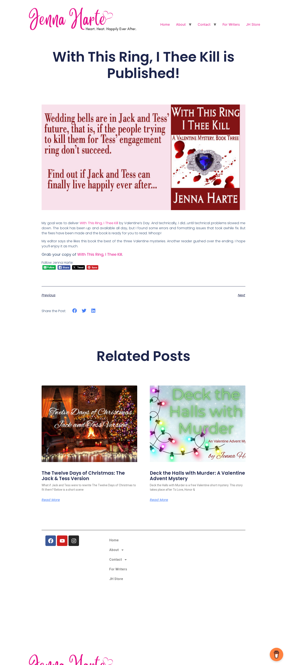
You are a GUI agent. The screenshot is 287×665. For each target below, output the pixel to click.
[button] (74, 310)
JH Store (253, 24)
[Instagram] (73, 540)
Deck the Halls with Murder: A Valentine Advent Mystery (197, 476)
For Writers (231, 24)
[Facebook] (50, 540)
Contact (204, 24)
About (181, 24)
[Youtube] (62, 540)
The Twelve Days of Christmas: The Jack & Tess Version (83, 476)
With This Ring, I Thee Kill (99, 223)
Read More (51, 500)
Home (165, 24)
